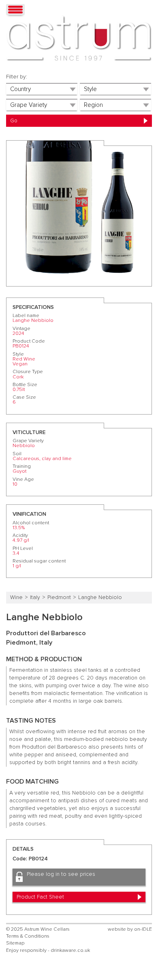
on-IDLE (143, 929)
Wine (16, 597)
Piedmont (59, 597)
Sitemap (15, 943)
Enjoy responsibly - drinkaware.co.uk (48, 950)
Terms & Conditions (27, 936)
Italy (35, 597)
